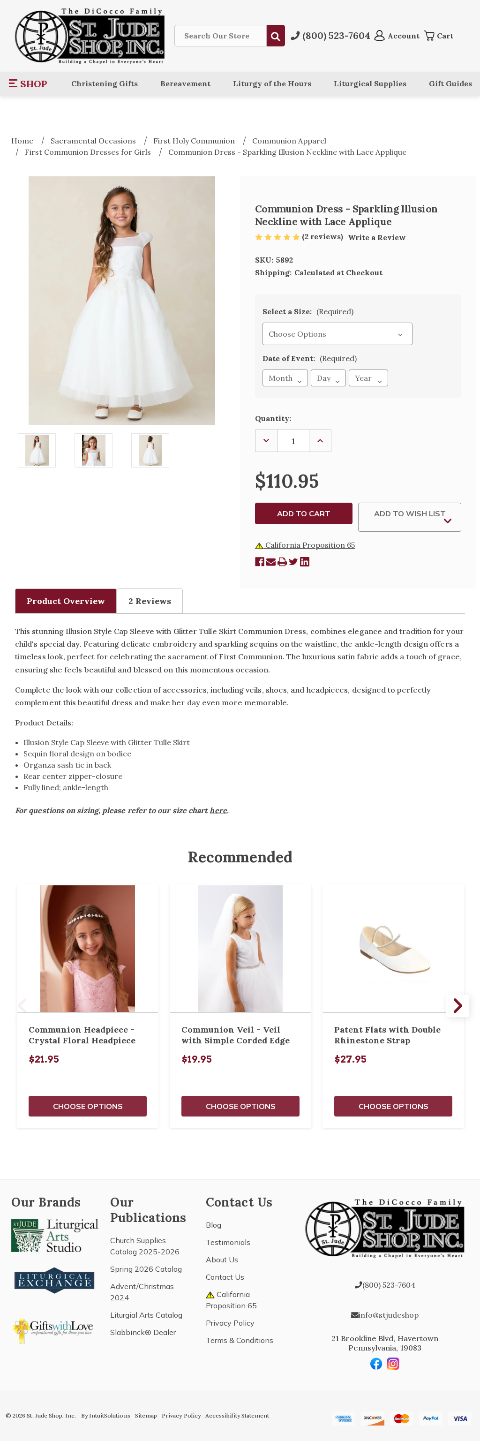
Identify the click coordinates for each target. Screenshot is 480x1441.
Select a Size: (307, 311)
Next (457, 1006)
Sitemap (146, 1415)
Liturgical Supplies (370, 83)
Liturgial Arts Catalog (146, 1315)
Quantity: (273, 418)
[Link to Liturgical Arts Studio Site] (54, 1234)
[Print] (282, 561)
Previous (22, 1006)
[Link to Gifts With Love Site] (54, 1329)
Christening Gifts (104, 83)
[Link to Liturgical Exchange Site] (54, 1279)
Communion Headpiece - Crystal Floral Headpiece (82, 1035)
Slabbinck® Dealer (143, 1332)
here (218, 810)
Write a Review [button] (377, 237)
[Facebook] (259, 561)
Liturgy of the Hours (272, 83)
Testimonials (228, 1242)
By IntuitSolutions (105, 1415)
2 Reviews (149, 601)
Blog (213, 1225)
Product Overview (66, 601)
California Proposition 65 (309, 545)
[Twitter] (293, 561)
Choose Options (88, 1106)
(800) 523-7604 (388, 1285)
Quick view (87, 948)
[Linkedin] (304, 561)
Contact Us (225, 1277)
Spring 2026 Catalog (146, 1269)
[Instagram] (393, 1363)
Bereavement (185, 83)
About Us (222, 1259)
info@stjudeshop (389, 1315)
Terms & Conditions (239, 1340)
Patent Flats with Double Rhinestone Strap (387, 1035)
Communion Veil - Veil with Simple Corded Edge (235, 1035)
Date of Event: (309, 358)
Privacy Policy (230, 1323)
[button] (28, 83)
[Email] (271, 561)
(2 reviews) (323, 236)
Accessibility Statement (237, 1415)
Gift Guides (450, 83)
